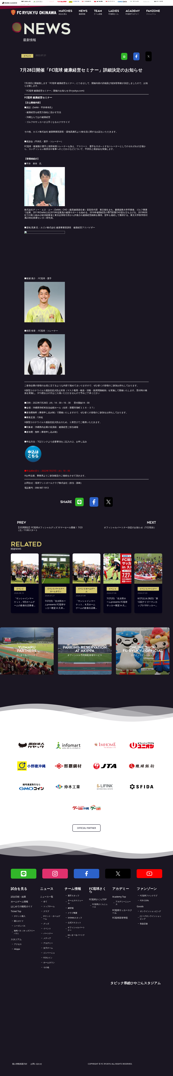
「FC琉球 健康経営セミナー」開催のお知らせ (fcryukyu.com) (54, 90)
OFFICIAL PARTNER (86, 828)
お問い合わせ (36, 1064)
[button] (65, 12)
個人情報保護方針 (19, 1064)
